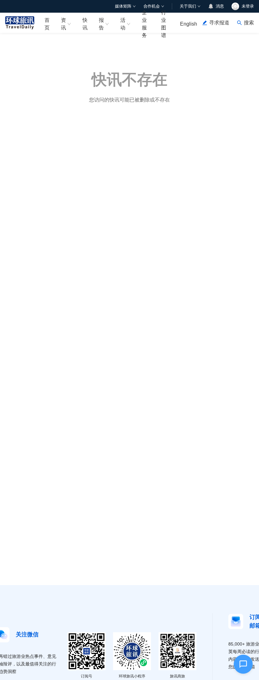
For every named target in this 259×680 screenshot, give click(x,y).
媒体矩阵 (123, 6)
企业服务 (144, 22)
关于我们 (188, 6)
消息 (220, 6)
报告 (101, 23)
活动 (122, 23)
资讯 (63, 23)
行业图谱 (163, 22)
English (188, 24)
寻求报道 (219, 22)
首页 (47, 23)
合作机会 (151, 6)
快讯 (84, 23)
